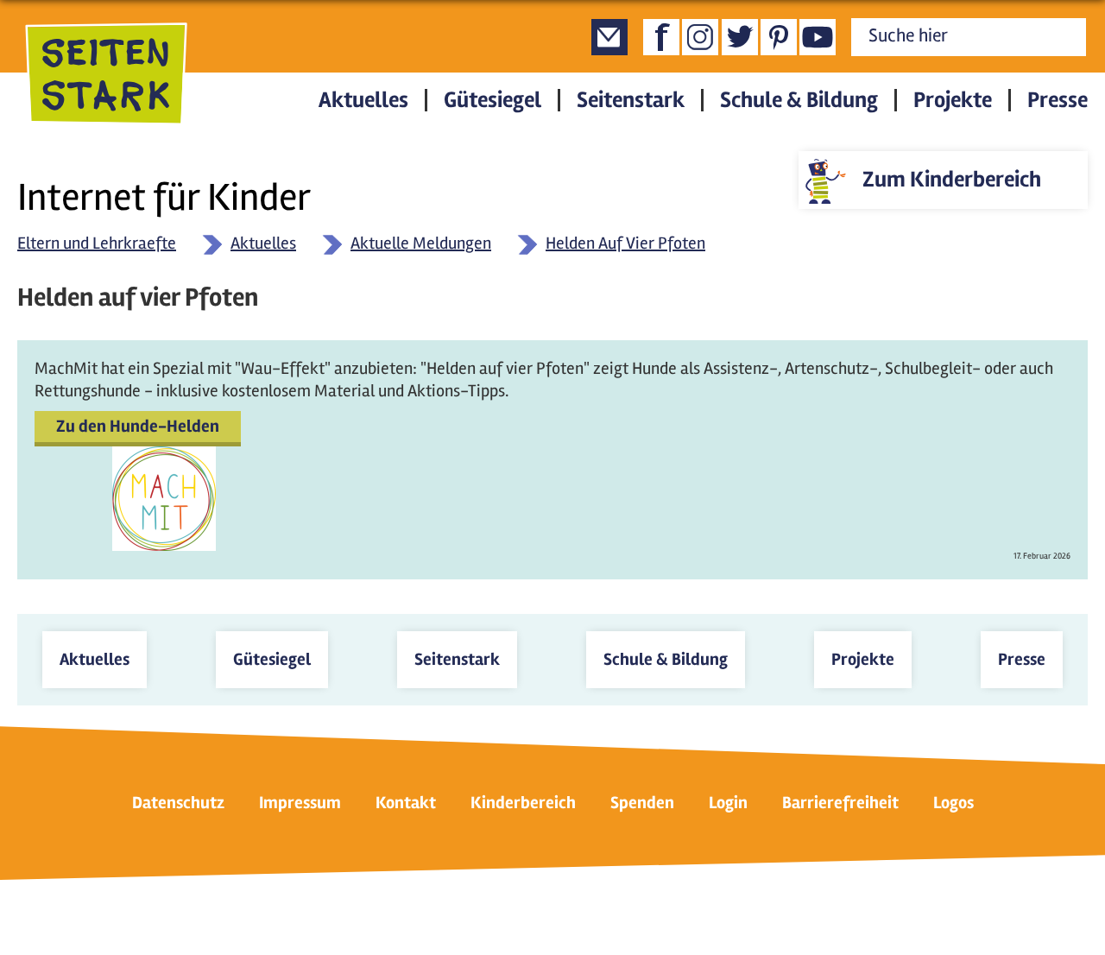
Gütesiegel (492, 100)
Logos (953, 802)
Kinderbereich (523, 802)
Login (728, 802)
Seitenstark (631, 100)
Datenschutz (178, 802)
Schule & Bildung (799, 100)
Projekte (952, 100)
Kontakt (406, 802)
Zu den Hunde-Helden (137, 426)
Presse (1057, 100)
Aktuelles (363, 100)
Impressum (300, 802)
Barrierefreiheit (840, 802)
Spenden (642, 802)
